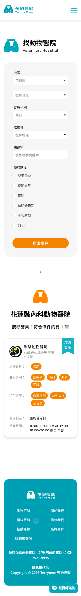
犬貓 (36, 366)
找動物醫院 (23, 538)
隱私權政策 (40, 567)
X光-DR (58, 396)
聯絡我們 (57, 519)
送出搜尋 (40, 243)
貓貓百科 (23, 519)
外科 (64, 377)
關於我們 (57, 510)
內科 (52, 377)
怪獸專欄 (23, 528)
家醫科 (38, 377)
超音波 (38, 403)
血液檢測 (39, 396)
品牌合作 (57, 528)
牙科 (36, 385)
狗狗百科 (23, 510)
